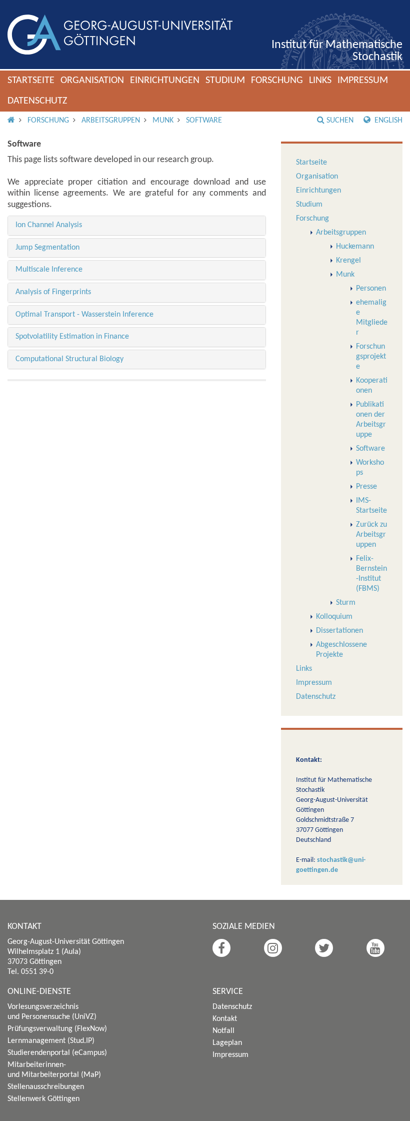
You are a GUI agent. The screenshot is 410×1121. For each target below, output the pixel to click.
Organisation (92, 81)
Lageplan (227, 1043)
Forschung (277, 81)
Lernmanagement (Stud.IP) (51, 1041)
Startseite (31, 81)
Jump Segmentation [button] (48, 248)
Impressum (363, 81)
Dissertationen (339, 631)
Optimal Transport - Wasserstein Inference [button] (85, 315)
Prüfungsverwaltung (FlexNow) (57, 1029)
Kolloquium (334, 617)
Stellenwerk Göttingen (44, 1099)
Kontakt (224, 1019)
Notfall (223, 1031)
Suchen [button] (340, 121)
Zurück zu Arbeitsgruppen (371, 535)
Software (204, 121)
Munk (163, 121)
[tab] (137, 225)
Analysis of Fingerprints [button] (53, 292)
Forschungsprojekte (371, 357)
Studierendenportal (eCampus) (57, 1053)
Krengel (348, 261)
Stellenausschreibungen (46, 1087)
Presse (366, 487)
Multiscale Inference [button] (49, 270)
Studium (225, 81)
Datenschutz (37, 101)
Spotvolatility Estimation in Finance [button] (72, 337)
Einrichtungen (165, 81)
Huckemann (355, 247)
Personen (371, 289)
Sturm (346, 603)
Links (320, 81)
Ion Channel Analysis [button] (49, 225)
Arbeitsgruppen (111, 121)
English (387, 121)
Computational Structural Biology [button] (70, 359)
